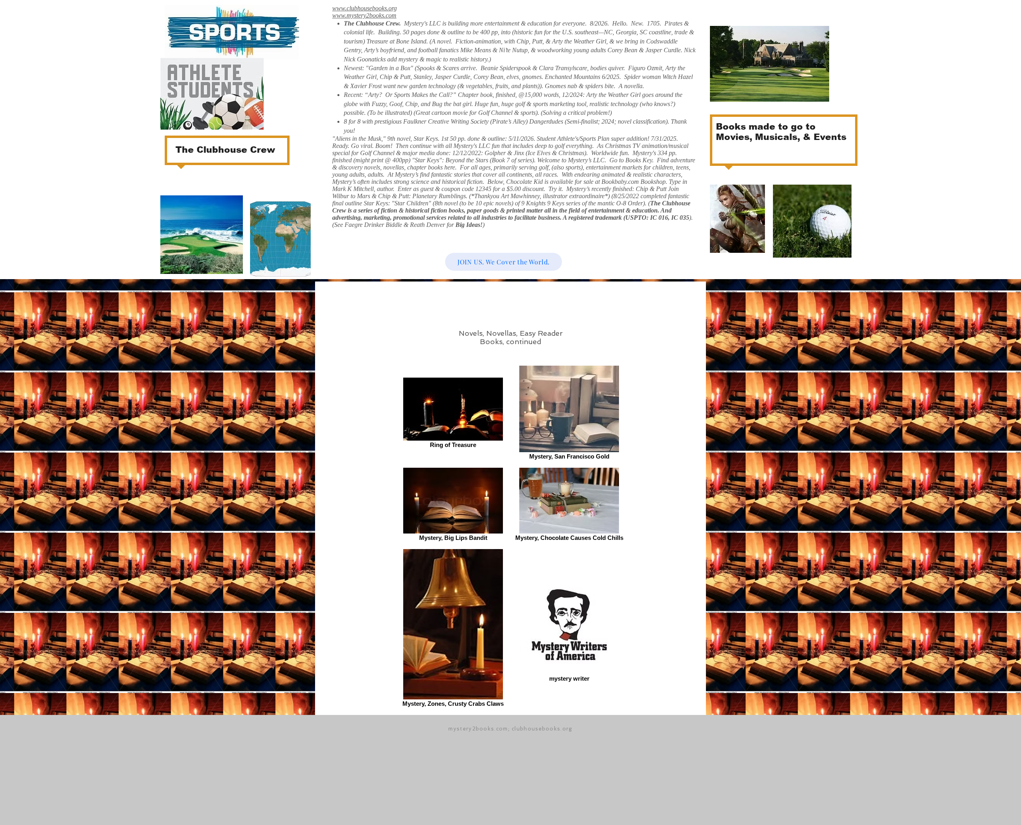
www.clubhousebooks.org (364, 8)
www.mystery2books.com (364, 15)
